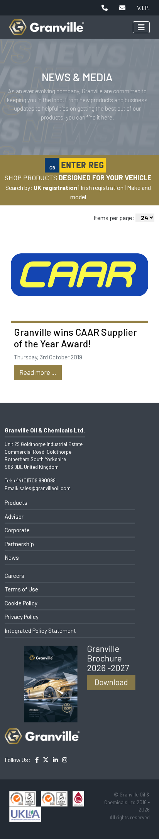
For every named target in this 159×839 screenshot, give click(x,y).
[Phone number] (104, 7)
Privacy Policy (22, 616)
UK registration (55, 187)
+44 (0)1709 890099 (34, 480)
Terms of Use (21, 589)
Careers (14, 575)
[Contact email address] (122, 7)
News (12, 557)
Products (16, 502)
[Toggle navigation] (141, 27)
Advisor (14, 516)
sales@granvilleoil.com (45, 488)
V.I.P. (143, 7)
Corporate (17, 529)
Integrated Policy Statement (40, 630)
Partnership (19, 543)
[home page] (46, 23)
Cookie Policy (21, 603)
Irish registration (102, 187)
